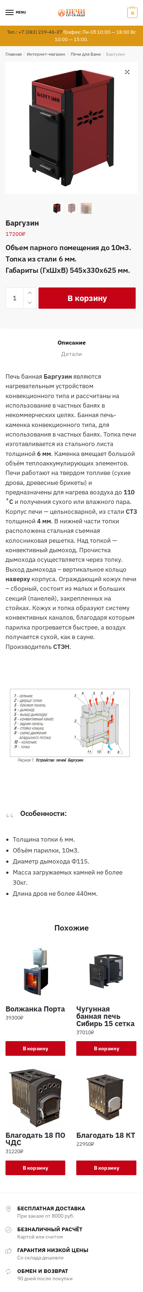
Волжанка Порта (35, 1009)
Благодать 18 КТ (105, 1135)
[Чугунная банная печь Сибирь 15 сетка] (106, 971)
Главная (14, 54)
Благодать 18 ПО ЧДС (35, 1139)
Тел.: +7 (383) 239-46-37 (34, 32)
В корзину (87, 298)
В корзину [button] (35, 1048)
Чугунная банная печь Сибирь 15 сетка (105, 1016)
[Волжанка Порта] (35, 971)
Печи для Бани (86, 54)
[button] (127, 72)
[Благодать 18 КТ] (106, 1098)
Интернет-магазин (46, 54)
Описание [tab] (72, 342)
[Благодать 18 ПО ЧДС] (35, 1098)
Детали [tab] (71, 353)
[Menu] (10, 13)
